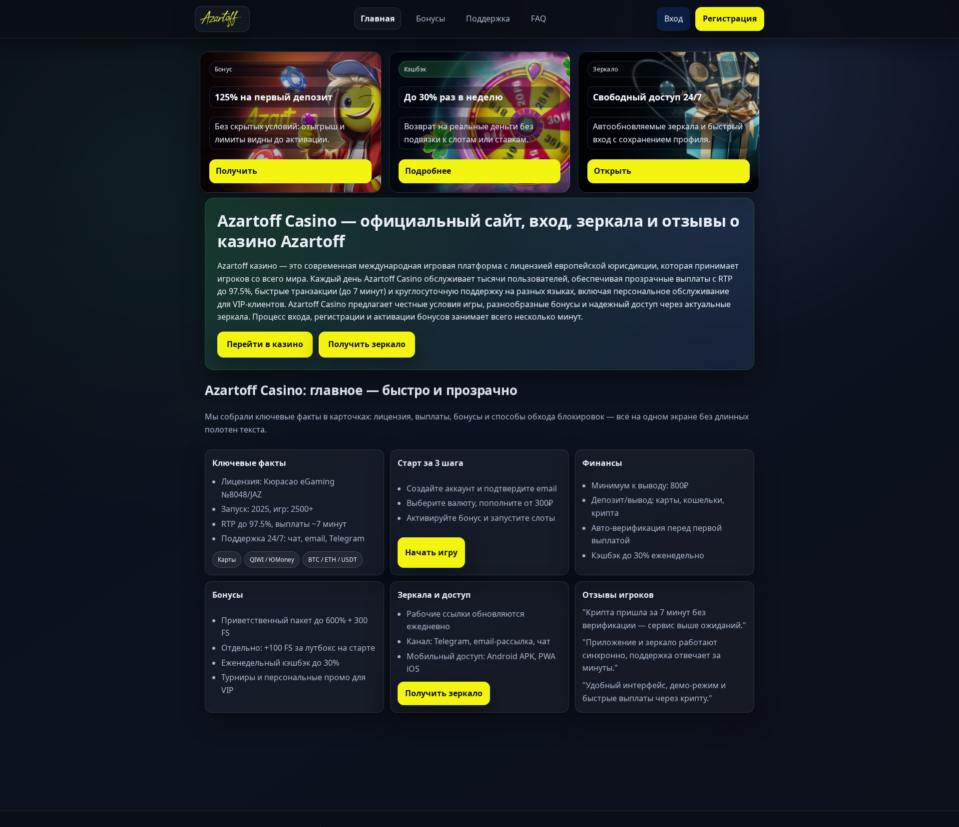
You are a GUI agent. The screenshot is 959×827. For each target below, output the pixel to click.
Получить (236, 170)
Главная (378, 18)
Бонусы (430, 18)
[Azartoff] (222, 19)
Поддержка (488, 18)
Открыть (612, 170)
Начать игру (431, 552)
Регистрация (730, 18)
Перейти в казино (265, 344)
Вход (673, 18)
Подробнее (428, 170)
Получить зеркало (367, 344)
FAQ (538, 18)
